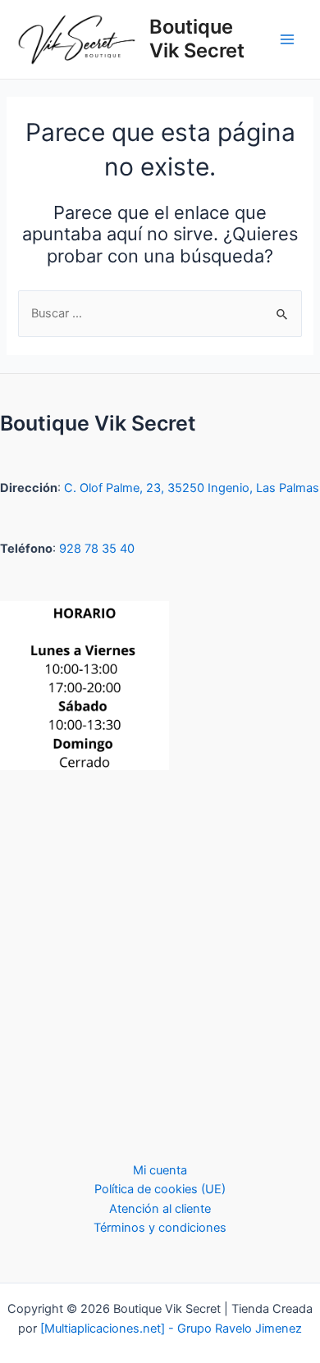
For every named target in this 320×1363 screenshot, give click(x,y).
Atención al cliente (160, 1208)
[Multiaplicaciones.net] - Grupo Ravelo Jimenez (171, 1328)
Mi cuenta (160, 1170)
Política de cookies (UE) (160, 1189)
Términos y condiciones (160, 1227)
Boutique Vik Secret (197, 38)
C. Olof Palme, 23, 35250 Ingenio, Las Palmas (191, 488)
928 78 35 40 (97, 548)
